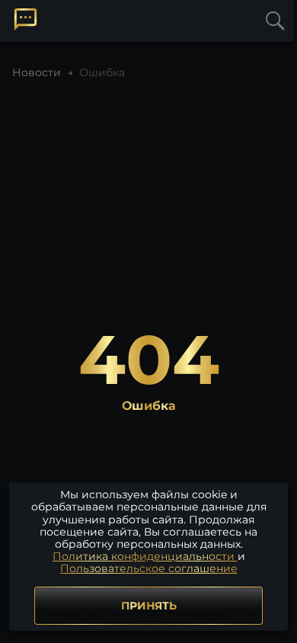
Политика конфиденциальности (145, 556)
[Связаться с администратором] (25, 19)
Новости (36, 72)
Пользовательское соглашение (149, 568)
